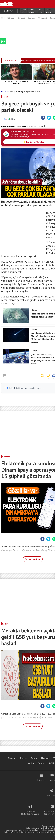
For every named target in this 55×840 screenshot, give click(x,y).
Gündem (11, 18)
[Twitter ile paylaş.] (49, 118)
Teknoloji (42, 18)
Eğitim (5, 623)
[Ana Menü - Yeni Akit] (3, 18)
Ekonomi (31, 18)
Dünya (34, 758)
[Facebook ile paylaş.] (43, 118)
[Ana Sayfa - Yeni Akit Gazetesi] (6, 4)
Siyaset (21, 18)
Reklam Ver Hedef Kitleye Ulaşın (30, 812)
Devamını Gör (31, 559)
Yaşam (7, 92)
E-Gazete (41, 780)
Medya (31, 763)
